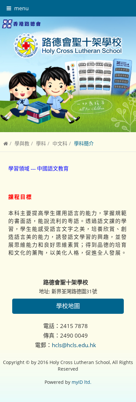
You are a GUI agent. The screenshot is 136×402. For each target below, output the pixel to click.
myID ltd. (81, 382)
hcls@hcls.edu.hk (74, 345)
